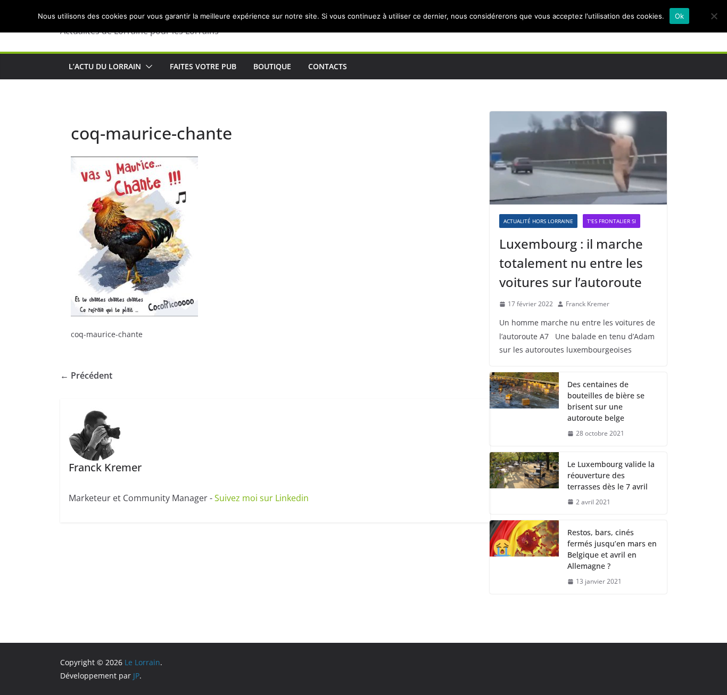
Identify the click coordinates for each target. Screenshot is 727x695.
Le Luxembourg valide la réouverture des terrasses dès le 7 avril (611, 475)
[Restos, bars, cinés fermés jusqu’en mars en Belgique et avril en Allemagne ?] (524, 557)
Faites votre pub (203, 66)
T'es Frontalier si (611, 221)
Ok (679, 16)
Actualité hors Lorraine (538, 221)
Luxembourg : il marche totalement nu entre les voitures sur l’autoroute (571, 263)
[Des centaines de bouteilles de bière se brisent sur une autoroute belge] (524, 409)
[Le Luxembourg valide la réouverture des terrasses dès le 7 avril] (524, 483)
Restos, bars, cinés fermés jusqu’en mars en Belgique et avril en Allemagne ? (612, 549)
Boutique (272, 66)
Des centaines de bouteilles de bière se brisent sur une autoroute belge (606, 401)
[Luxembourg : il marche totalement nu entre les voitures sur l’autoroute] (578, 158)
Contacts (327, 66)
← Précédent (86, 375)
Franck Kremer (587, 303)
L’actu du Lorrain (105, 66)
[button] (147, 66)
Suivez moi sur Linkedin (261, 498)
